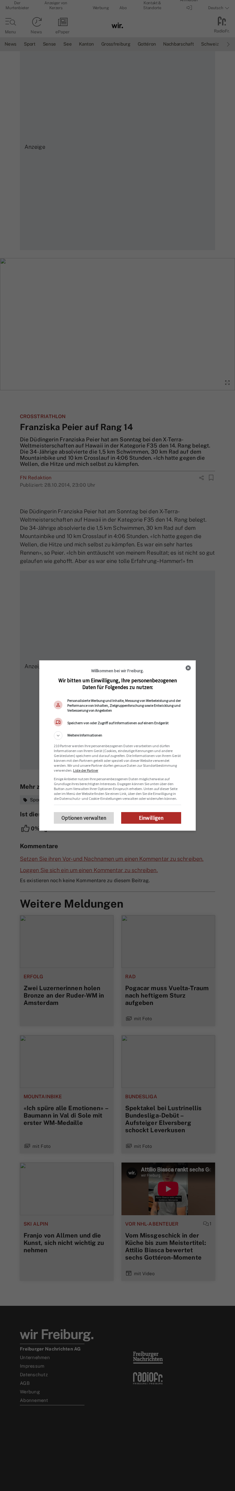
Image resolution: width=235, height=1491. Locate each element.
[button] (117, 735)
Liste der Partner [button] (85, 770)
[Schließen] (188, 668)
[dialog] (117, 745)
